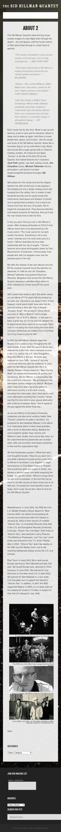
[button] (30, 15)
